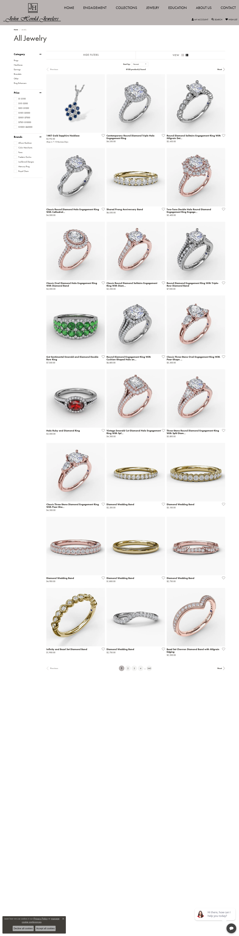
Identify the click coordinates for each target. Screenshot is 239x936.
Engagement (94, 7)
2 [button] (128, 668)
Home (69, 7)
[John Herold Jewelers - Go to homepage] (33, 12)
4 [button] (140, 668)
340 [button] (149, 668)
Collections (126, 7)
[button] (200, 19)
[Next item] (161, 103)
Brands (18, 137)
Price (17, 92)
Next (219, 69)
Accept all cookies (45, 928)
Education (177, 7)
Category (19, 54)
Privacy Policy (40, 918)
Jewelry (152, 7)
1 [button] (122, 668)
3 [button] (134, 668)
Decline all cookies (23, 928)
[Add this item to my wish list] (102, 135)
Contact (228, 7)
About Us (204, 7)
